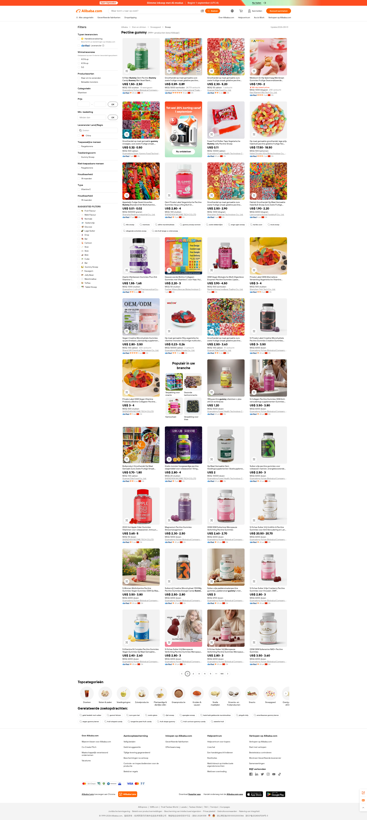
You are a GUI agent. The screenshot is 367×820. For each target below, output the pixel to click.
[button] (202, 11)
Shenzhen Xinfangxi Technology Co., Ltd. (225, 214)
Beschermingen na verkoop (136, 758)
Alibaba (124, 27)
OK (112, 104)
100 (221, 674)
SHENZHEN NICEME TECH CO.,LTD (180, 214)
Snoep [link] (168, 27)
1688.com (154, 807)
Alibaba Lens (88, 794)
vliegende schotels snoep (136, 231)
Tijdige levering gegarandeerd (137, 752)
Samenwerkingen (257, 763)
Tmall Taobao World (169, 807)
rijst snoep (170, 715)
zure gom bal (134, 715)
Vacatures (86, 760)
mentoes (146, 225)
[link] (363, 793)
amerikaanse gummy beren (268, 715)
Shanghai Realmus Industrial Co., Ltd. (138, 214)
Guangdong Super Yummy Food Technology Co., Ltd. (141, 153)
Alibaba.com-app (235, 794)
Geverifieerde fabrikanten (176, 741)
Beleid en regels (131, 771)
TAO (206, 807)
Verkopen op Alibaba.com (260, 741)
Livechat (211, 747)
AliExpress (142, 807)
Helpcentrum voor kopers (218, 741)
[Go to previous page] (181, 673)
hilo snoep (130, 225)
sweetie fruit (219, 722)
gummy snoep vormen (192, 225)
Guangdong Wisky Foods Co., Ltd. (180, 350)
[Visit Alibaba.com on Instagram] (268, 774)
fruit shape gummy (167, 722)
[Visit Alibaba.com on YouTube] (274, 774)
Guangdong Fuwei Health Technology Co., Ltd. (226, 153)
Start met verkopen (257, 747)
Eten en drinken (139, 27)
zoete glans (152, 715)
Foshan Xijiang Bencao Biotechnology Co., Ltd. (183, 289)
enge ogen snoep (238, 225)
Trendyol (214, 807)
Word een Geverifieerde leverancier (265, 758)
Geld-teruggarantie (132, 747)
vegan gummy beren (90, 722)
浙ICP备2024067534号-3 (256, 816)
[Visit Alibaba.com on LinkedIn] (256, 774)
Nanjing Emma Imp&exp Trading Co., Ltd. (225, 289)
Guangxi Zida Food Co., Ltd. (219, 90)
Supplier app (194, 794)
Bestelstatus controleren (260, 752)
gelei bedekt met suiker (91, 715)
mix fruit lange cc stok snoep (166, 231)
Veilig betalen (129, 741)
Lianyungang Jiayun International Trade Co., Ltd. (183, 90)
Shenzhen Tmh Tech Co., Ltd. (262, 289)
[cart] (241, 11)
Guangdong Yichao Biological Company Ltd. (141, 90)
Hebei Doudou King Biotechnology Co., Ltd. (268, 153)
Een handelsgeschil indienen (220, 752)
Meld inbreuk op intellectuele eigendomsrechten (220, 764)
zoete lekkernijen (216, 225)
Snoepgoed (155, 27)
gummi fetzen (115, 715)
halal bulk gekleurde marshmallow (217, 715)
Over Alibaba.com (90, 735)
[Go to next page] (227, 673)
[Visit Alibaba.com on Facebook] (251, 774)
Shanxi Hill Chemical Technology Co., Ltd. (140, 350)
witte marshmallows (166, 225)
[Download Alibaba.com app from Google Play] (275, 794)
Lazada (183, 807)
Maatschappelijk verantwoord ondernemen (95, 753)
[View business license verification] (209, 815)
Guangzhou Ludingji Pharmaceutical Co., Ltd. (141, 289)
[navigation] (98, 350)
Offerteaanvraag (172, 747)
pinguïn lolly (243, 715)
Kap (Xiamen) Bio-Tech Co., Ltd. (263, 92)
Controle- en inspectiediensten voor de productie (141, 764)
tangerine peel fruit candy (141, 722)
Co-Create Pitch (89, 747)
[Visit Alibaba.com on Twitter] (262, 774)
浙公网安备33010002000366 (230, 816)
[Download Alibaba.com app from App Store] (254, 794)
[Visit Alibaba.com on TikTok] (279, 774)
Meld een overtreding (217, 771)
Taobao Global (195, 807)
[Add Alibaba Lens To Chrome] (127, 794)
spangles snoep (188, 715)
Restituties (212, 758)
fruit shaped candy (114, 722)
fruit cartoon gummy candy (194, 722)
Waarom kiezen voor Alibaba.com (96, 741)
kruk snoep (275, 225)
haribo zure (257, 225)
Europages (225, 807)
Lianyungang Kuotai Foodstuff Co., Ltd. (267, 214)
